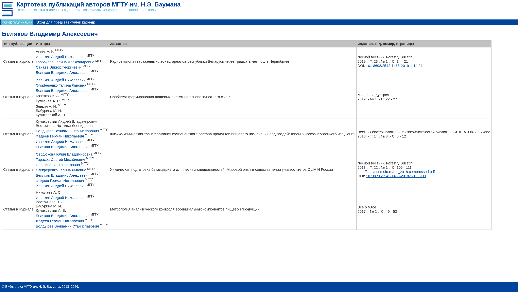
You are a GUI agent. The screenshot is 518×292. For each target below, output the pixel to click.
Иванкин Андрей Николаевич (60, 57)
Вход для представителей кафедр (66, 22)
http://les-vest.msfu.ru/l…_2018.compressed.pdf (396, 172)
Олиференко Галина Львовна (61, 85)
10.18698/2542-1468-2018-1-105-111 (396, 176)
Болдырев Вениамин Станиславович (67, 131)
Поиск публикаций (17, 22)
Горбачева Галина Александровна (65, 62)
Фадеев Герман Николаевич (60, 136)
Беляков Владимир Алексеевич (62, 73)
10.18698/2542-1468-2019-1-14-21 (394, 66)
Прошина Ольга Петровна (58, 165)
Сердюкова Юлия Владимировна (64, 154)
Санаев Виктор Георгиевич (59, 67)
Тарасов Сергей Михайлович (60, 160)
